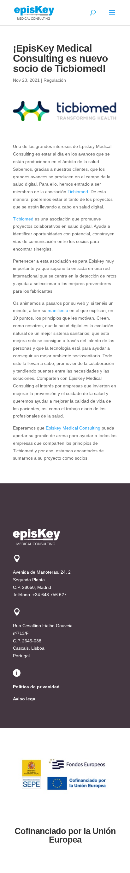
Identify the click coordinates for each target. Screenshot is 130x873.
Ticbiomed (23, 218)
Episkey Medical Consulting (73, 427)
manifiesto (58, 310)
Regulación (55, 80)
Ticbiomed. (78, 191)
